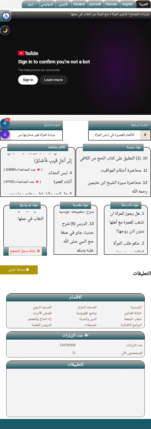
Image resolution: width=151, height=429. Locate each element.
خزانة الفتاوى (133, 313)
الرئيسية (136, 307)
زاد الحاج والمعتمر (40, 319)
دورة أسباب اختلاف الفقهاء (118, 190)
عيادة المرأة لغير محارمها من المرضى (36, 138)
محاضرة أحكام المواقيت (121, 157)
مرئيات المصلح (139, 14)
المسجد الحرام (87, 307)
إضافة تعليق (17, 270)
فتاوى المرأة (119, 14)
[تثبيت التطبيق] (4, 134)
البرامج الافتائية (131, 325)
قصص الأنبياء (42, 313)
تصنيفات (91, 325)
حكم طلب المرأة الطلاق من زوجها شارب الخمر (128, 241)
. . (4, 424)
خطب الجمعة (133, 319)
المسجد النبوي (42, 307)
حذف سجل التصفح (23, 251)
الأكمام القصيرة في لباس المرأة (114, 135)
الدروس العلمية (42, 325)
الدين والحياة (88, 319)
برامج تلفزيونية (86, 313)
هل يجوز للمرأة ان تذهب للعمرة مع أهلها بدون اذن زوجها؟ (127, 211)
